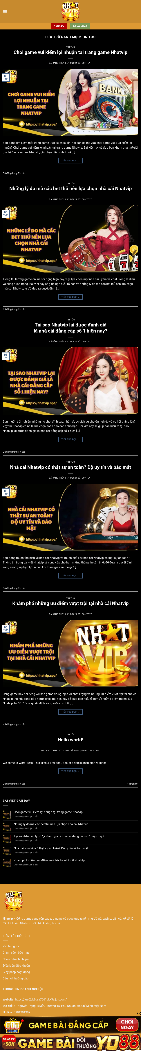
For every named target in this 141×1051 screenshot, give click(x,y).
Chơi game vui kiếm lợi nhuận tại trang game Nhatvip (70, 52)
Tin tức (70, 47)
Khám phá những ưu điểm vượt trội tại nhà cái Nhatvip (70, 603)
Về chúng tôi (11, 946)
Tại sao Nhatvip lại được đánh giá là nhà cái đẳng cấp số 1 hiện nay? (59, 836)
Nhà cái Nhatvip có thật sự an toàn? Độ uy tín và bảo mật (70, 467)
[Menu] (5, 11)
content (87, 63)
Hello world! (70, 739)
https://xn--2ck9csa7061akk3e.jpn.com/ (41, 999)
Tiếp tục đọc (70, 160)
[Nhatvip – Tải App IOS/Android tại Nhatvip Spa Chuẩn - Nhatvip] (70, 11)
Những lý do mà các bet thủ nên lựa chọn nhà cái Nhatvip (70, 188)
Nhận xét (132, 783)
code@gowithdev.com (87, 750)
